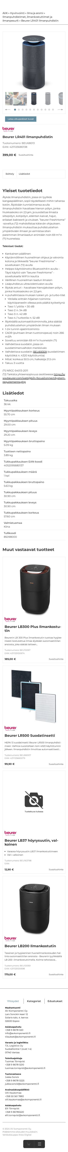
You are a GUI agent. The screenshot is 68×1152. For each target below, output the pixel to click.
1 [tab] (15, 110)
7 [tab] (38, 110)
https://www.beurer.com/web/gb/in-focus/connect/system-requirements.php (34, 378)
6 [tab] (34, 110)
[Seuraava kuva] (60, 109)
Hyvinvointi (17, 13)
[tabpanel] (34, 62)
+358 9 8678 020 (14, 1030)
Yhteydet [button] (13, 1001)
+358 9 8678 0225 (14, 1080)
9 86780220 (17, 1112)
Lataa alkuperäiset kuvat (21, 119)
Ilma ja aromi (35, 13)
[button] (39, 1144)
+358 (8, 1112)
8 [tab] (42, 110)
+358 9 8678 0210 (14, 1064)
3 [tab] (23, 110)
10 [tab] (49, 110)
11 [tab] (53, 110)
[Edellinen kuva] (7, 109)
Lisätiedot (24, 173)
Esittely (10, 173)
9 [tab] (45, 110)
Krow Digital (25, 1135)
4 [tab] (26, 110)
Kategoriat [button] (34, 1001)
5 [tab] (30, 110)
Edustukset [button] (55, 1001)
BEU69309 (40, 351)
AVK (5, 13)
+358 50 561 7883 (14, 1096)
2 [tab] (19, 110)
